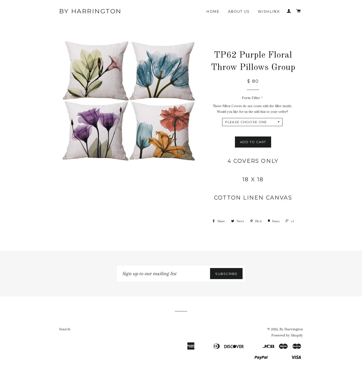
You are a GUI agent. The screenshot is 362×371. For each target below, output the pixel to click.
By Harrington (90, 11)
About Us (238, 11)
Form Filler (251, 98)
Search (64, 329)
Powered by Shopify (287, 335)
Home (213, 11)
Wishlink (269, 11)
